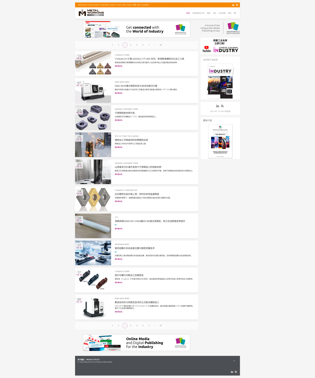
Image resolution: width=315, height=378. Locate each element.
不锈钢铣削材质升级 (125, 112)
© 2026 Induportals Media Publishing (95, 362)
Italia (124, 5)
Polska (129, 5)
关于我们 (81, 359)
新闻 (188, 13)
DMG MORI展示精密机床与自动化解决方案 (136, 85)
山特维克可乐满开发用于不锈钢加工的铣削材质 (138, 167)
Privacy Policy (93, 359)
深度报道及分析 (198, 13)
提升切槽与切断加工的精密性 (129, 275)
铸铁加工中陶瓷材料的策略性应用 (131, 139)
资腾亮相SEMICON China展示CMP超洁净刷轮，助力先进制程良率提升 (150, 221)
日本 (138, 5)
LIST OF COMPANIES (86, 364)
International (82, 5)
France (119, 5)
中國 (134, 5)
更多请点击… (119, 66)
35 (161, 45)
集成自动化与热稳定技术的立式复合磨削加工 (137, 302)
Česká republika (93, 5)
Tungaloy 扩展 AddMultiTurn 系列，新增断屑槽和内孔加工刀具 (149, 58)
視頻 (208, 13)
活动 (214, 13)
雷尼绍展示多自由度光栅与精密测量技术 (135, 248)
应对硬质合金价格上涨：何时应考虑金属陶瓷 (137, 194)
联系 (229, 13)
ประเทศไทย (145, 5)
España (112, 5)
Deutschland (104, 5)
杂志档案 (222, 13)
